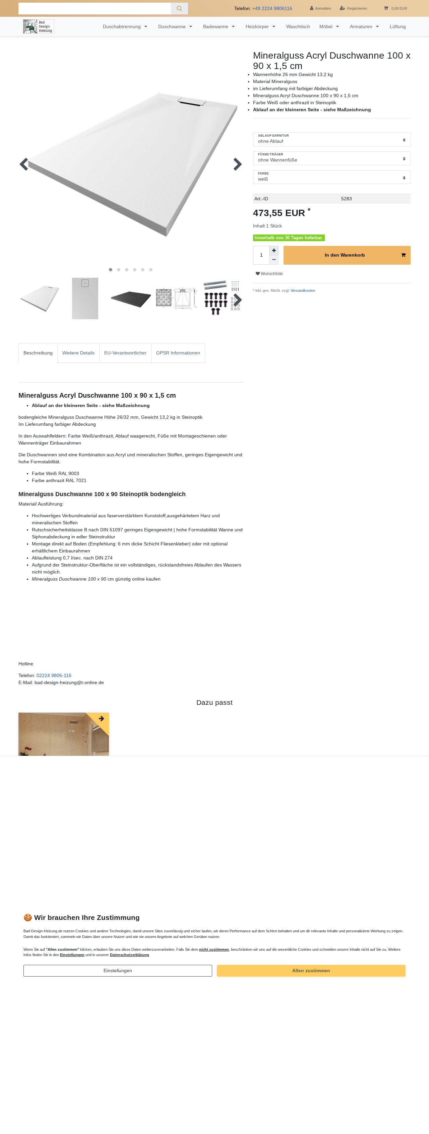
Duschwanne (172, 26)
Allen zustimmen (311, 970)
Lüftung (398, 26)
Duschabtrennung (122, 26)
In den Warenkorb (345, 255)
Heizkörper (258, 26)
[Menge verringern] (274, 260)
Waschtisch (298, 26)
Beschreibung (38, 352)
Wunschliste (271, 273)
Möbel (326, 26)
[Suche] (179, 8)
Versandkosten (302, 290)
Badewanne (216, 26)
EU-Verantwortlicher (125, 352)
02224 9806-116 (54, 675)
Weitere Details (78, 352)
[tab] (38, 363)
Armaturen (362, 26)
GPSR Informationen (178, 352)
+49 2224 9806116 (272, 8)
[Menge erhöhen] (274, 250)
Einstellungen (118, 970)
